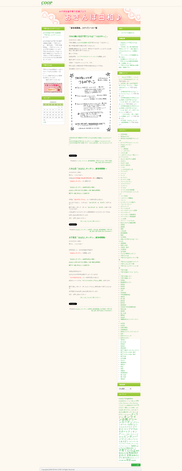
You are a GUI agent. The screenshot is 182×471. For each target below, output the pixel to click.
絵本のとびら (125, 338)
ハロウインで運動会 (127, 198)
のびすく (123, 161)
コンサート (124, 186)
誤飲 (125, 460)
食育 (122, 368)
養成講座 (133, 460)
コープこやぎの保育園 (127, 190)
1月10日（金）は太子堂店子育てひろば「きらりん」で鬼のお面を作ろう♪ (128, 85)
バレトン (123, 200)
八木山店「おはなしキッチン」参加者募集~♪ (88, 169)
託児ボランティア (134, 457)
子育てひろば (100, 161)
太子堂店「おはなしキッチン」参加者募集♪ (87, 237)
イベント (84, 161)
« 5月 (44, 122)
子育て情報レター (126, 278)
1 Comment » (108, 310)
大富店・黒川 (125, 247)
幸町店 (123, 297)
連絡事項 (123, 362)
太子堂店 (103, 309)
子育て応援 (108, 161)
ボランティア (125, 206)
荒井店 (123, 340)
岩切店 (123, 284)
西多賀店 (123, 348)
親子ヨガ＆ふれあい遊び (128, 352)
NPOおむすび (125, 136)
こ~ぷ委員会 (124, 149)
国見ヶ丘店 (124, 245)
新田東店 (123, 305)
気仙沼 (123, 317)
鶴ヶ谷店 (98, 162)
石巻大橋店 (124, 327)
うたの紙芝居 (127, 405)
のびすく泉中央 (125, 165)
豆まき (123, 360)
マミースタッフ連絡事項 (128, 214)
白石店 (123, 323)
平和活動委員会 (125, 294)
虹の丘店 (123, 342)
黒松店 (123, 379)
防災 (122, 366)
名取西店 (123, 243)
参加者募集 (91, 161)
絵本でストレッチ (126, 336)
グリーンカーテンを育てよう (129, 423)
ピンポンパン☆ (128, 437)
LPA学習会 (124, 134)
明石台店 (123, 309)
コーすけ (123, 188)
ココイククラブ (125, 183)
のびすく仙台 (125, 163)
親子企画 (98, 231)
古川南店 (123, 237)
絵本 (93, 231)
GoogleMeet (128, 398)
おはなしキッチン (81, 229)
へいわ (79, 161)
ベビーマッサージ (126, 204)
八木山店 (95, 229)
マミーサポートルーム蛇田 (129, 210)
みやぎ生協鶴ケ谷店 (84, 42)
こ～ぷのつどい (125, 151)
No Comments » (107, 162)
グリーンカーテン (126, 181)
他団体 (123, 227)
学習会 (123, 280)
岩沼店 (123, 288)
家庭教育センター (126, 282)
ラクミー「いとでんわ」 (128, 220)
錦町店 (123, 364)
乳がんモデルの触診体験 (128, 223)
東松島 (123, 311)
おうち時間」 (132, 407)
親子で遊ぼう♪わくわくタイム (130, 350)
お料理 (90, 229)
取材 (122, 235)
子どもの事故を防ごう (128, 448)
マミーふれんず (125, 208)
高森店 (123, 371)
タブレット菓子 (125, 434)
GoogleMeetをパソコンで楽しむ (127, 401)
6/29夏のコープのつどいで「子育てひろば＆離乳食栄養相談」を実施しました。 (128, 61)
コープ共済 (124, 196)
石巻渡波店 (124, 329)
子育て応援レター (126, 276)
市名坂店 (123, 292)
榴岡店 (123, 315)
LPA (137, 401)
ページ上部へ (136, 465)
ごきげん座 (124, 153)
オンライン (124, 177)
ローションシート (126, 446)
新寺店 (123, 301)
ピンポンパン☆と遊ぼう (128, 202)
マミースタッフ (125, 212)
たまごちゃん (127, 414)
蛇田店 (123, 344)
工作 (122, 290)
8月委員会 (121, 398)
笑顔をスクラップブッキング (129, 331)
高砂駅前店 (124, 373)
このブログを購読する (127, 33)
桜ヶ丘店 (123, 313)
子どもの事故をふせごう (128, 253)
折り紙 (123, 299)
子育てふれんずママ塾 (127, 264)
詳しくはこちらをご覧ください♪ (90, 221)
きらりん (127, 410)
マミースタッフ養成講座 (128, 216)
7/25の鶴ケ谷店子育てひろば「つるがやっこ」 (89, 36)
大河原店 (123, 249)
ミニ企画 (123, 218)
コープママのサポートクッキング (87, 56)
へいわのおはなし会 (127, 169)
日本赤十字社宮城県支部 (128, 307)
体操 (122, 229)
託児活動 (123, 358)
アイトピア (124, 171)
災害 (129, 455)
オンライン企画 (125, 179)
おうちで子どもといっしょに (129, 142)
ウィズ (123, 175)
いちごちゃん (123, 403)
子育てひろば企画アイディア (129, 262)
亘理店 (123, 225)
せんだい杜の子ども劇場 (128, 159)
